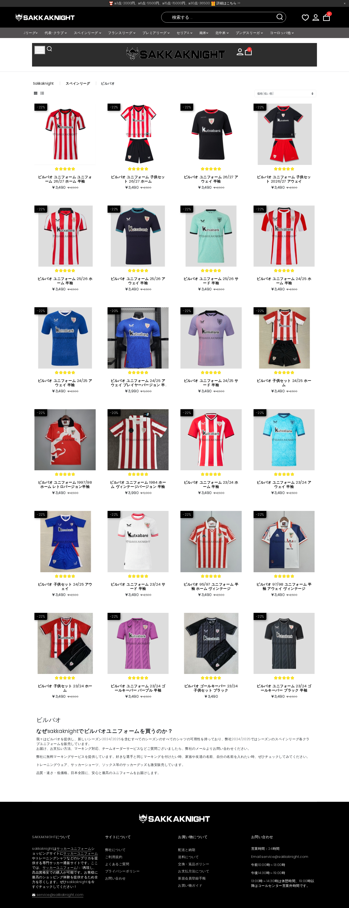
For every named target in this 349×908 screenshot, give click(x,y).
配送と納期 (186, 849)
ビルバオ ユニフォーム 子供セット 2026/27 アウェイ (284, 179)
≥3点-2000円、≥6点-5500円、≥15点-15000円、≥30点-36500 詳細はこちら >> (176, 3)
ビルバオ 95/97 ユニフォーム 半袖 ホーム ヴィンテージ (211, 586)
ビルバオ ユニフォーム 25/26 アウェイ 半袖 (138, 280)
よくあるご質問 (117, 864)
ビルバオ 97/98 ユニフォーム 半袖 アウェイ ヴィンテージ (283, 586)
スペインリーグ (86, 32)
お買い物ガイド (190, 885)
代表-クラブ (55, 32)
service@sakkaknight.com (60, 894)
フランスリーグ (120, 32)
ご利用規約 (114, 857)
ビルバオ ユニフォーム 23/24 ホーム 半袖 (211, 484)
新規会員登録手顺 (192, 878)
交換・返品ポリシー (193, 864)
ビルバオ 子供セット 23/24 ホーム (65, 688)
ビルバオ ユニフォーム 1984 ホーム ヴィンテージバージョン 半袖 (138, 484)
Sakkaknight (43, 83)
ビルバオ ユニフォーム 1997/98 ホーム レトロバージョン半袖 (65, 484)
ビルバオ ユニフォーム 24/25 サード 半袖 (211, 382)
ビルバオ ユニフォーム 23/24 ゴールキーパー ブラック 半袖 (284, 688)
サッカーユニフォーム (74, 848)
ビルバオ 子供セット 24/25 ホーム (284, 382)
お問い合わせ (115, 878)
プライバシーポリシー (122, 871)
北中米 (221, 32)
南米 (202, 32)
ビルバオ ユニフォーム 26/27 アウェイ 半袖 (211, 179)
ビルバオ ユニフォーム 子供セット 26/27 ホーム (138, 179)
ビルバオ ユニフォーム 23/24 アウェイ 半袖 (284, 484)
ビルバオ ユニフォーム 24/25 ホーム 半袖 (284, 280)
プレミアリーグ (155, 32)
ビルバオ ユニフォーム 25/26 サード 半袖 (211, 280)
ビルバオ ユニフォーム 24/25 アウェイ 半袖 (65, 382)
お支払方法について (193, 871)
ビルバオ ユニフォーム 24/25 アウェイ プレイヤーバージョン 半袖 (138, 385)
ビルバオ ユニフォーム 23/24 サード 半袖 (138, 586)
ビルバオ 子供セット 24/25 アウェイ (65, 586)
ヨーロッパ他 (281, 32)
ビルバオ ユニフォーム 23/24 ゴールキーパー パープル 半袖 (138, 688)
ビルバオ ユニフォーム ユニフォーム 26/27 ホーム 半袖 (65, 179)
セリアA (183, 32)
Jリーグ (30, 32)
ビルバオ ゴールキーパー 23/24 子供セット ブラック (211, 688)
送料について (188, 857)
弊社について (115, 849)
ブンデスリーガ (248, 32)
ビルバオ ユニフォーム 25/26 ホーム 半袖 (65, 280)
